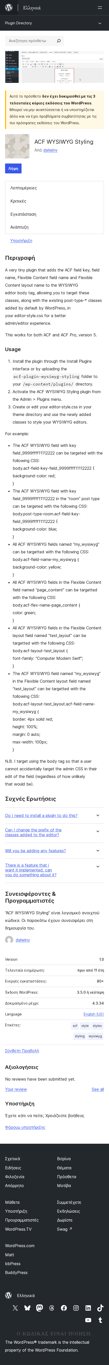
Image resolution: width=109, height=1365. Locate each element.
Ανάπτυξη (19, 227)
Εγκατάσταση (23, 214)
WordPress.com (19, 1245)
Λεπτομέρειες (23, 187)
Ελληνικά (26, 1295)
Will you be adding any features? (35, 850)
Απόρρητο (14, 1185)
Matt (9, 1254)
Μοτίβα (64, 1185)
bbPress (13, 1263)
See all (98, 1089)
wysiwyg (95, 1036)
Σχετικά (12, 1158)
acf (75, 1026)
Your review (16, 1089)
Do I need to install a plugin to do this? (41, 815)
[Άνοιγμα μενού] (101, 7)
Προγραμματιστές (22, 1220)
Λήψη (13, 168)
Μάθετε (12, 1202)
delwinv (50, 150)
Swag (64, 1229)
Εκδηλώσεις (68, 1211)
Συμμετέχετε (69, 1202)
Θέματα (64, 1167)
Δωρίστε (65, 1220)
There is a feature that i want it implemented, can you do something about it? (31, 870)
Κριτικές (18, 201)
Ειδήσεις (13, 1167)
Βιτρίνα (64, 1158)
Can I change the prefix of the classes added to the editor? (33, 832)
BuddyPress (16, 1272)
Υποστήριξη (21, 240)
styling (80, 1036)
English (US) (94, 1014)
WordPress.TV (18, 1229)
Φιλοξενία (14, 1176)
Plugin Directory (18, 23)
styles (97, 1026)
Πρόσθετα (66, 1176)
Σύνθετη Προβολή (22, 1050)
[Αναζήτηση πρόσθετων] (59, 41)
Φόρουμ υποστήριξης (25, 1127)
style (85, 1026)
